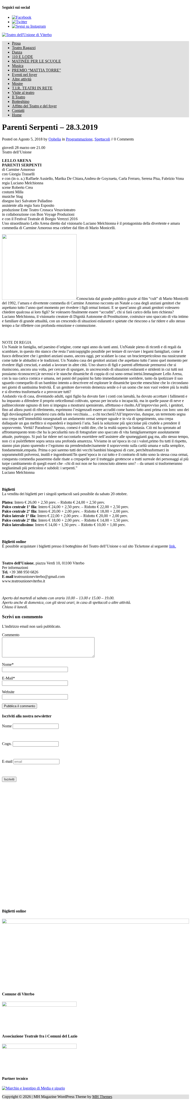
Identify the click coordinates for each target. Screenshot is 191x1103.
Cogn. (7, 744)
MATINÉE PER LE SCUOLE (36, 61)
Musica (17, 66)
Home (17, 115)
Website (8, 692)
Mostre (17, 83)
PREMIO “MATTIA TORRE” (36, 70)
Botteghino (20, 101)
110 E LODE (22, 57)
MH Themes (102, 1097)
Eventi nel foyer (24, 74)
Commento (10, 635)
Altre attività (21, 79)
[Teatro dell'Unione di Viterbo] (95, 35)
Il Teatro (18, 97)
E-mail (7, 761)
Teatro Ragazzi (24, 48)
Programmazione (79, 139)
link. (172, 546)
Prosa (16, 43)
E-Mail (7, 678)
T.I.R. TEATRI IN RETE (32, 88)
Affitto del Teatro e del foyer (34, 106)
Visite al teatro (23, 92)
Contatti (18, 110)
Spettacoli (102, 139)
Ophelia (54, 139)
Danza (17, 52)
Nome (7, 664)
